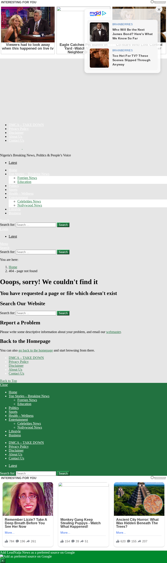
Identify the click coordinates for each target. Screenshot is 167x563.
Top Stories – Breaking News (29, 174)
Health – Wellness (21, 193)
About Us (15, 136)
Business (15, 213)
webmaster (113, 332)
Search (63, 224)
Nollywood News (29, 205)
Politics (14, 186)
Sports (13, 189)
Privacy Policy (19, 129)
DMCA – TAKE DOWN (26, 125)
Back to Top (8, 381)
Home (13, 170)
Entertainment (18, 197)
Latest (13, 162)
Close (4, 385)
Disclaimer (16, 132)
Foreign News (27, 178)
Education (24, 182)
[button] (83, 557)
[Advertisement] (83, 89)
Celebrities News (29, 201)
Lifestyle (15, 209)
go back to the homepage (35, 350)
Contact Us (16, 140)
